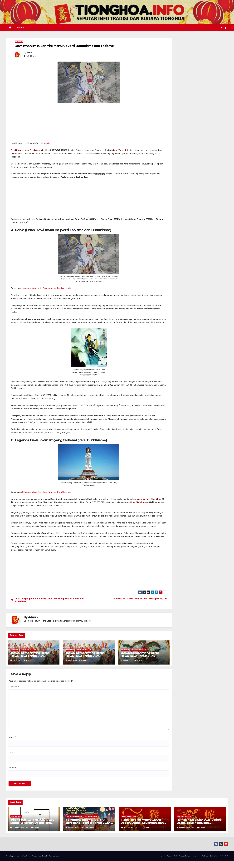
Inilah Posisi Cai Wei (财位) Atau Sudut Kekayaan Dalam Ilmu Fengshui (32, 823)
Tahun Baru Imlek (90, 816)
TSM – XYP (223, 856)
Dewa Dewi (19, 41)
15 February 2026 (187, 827)
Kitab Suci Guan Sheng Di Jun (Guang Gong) (138, 598)
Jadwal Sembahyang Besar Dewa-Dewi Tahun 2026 (29, 654)
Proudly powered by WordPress (18, 856)
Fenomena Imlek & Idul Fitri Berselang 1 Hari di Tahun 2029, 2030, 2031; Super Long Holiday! (88, 823)
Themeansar (53, 856)
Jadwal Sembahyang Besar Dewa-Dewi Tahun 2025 (85, 654)
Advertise (195, 856)
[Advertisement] (89, 123)
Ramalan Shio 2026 (129, 816)
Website (12, 767)
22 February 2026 (21, 827)
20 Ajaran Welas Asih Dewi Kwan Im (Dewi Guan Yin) (47, 288)
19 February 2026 (76, 827)
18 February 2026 (132, 827)
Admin (29, 53)
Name (12, 737)
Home (20, 27)
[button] (221, 27)
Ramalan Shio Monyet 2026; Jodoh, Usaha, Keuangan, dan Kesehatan (142, 823)
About (169, 856)
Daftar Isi (213, 856)
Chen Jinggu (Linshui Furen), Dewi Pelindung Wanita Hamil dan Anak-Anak (49, 600)
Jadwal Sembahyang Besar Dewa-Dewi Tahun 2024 (140, 654)
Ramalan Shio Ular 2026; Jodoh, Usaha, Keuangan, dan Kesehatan (199, 823)
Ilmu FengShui (16, 816)
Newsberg (42, 856)
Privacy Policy (184, 856)
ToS (175, 856)
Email (12, 752)
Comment (14, 686)
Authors (205, 856)
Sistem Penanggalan (28, 649)
